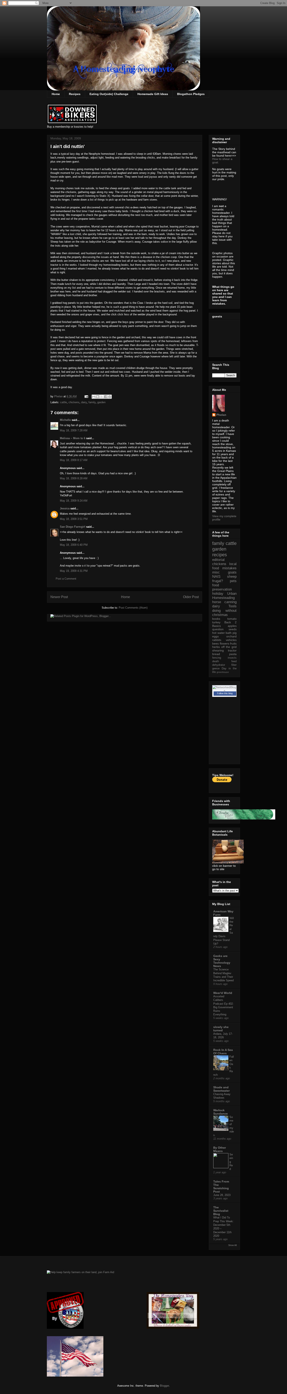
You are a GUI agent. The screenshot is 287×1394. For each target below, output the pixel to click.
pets (233, 581)
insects (232, 657)
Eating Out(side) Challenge (109, 94)
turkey (216, 622)
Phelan (221, 414)
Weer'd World (222, 993)
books (216, 618)
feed (234, 661)
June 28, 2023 (221, 1195)
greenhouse (223, 672)
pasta (233, 654)
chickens (73, 402)
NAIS (216, 577)
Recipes (74, 94)
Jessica (65, 508)
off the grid (229, 647)
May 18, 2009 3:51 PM (74, 519)
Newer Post (59, 597)
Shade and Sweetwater (221, 1089)
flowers (224, 643)
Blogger (164, 1385)
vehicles (231, 640)
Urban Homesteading (224, 596)
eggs (215, 636)
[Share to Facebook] (106, 397)
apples (232, 626)
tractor (232, 650)
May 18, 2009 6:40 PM (74, 544)
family (92, 402)
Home (56, 94)
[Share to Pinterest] (110, 397)
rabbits (216, 640)
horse (216, 602)
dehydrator (218, 664)
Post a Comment (66, 578)
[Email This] (94, 397)
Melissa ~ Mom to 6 (72, 438)
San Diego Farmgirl (72, 526)
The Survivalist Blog (220, 1211)
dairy (84, 402)
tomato (232, 618)
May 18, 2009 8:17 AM (73, 460)
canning (230, 602)
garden (101, 402)
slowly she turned (221, 1028)
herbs (216, 647)
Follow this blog (225, 693)
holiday (217, 594)
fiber (234, 664)
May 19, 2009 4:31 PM (74, 570)
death (215, 661)
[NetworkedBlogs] (224, 690)
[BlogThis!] (98, 397)
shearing (218, 650)
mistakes (229, 568)
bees (215, 643)
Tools (232, 606)
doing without (224, 611)
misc (216, 572)
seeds (233, 629)
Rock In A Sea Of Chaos (223, 1051)
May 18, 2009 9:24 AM (73, 500)
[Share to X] (102, 397)
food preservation (222, 587)
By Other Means (219, 1149)
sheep (232, 577)
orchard (231, 636)
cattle (63, 402)
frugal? (217, 581)
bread (216, 654)
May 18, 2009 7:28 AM (73, 430)
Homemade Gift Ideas (152, 94)
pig (235, 632)
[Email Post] (86, 396)
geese (216, 668)
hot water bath (222, 632)
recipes (219, 554)
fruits (233, 643)
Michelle (65, 420)
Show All (232, 1245)
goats (232, 572)
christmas (220, 615)
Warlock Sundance (220, 1112)
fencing (216, 657)
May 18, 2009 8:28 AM (73, 478)
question (218, 629)
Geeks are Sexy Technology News (221, 961)
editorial (218, 560)
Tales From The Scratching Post (221, 1186)
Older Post (191, 597)
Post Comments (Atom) (133, 607)
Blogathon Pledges (191, 94)
